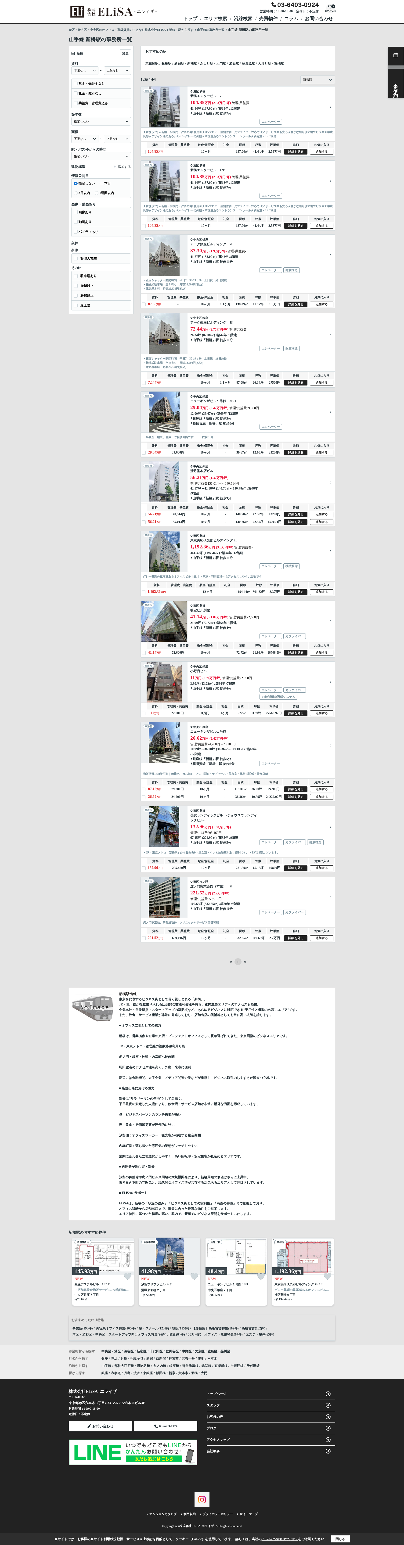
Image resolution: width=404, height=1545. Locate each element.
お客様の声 (215, 1417)
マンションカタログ (163, 1514)
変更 (125, 53)
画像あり (85, 212)
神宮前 (174, 1358)
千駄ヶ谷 (137, 1358)
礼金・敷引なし (90, 93)
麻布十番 (189, 1358)
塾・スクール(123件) (154, 1328)
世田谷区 (172, 1351)
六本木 (212, 1358)
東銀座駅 (152, 63)
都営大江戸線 (124, 1366)
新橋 (202, 91)
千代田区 (156, 1351)
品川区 (225, 1351)
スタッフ (213, 1405)
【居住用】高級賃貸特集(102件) (215, 1328)
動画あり (85, 222)
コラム (291, 18)
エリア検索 (215, 18)
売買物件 (268, 18)
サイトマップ (249, 1514)
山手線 (197, 113)
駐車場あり (88, 276)
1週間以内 (106, 193)
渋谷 (136, 1373)
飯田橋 (161, 1373)
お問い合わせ (319, 18)
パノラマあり (88, 232)
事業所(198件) (82, 1328)
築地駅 (279, 63)
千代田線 (253, 1366)
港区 (196, 91)
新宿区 (142, 1351)
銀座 (205, 239)
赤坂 (115, 1358)
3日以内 (84, 193)
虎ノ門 (204, 881)
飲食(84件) (177, 1334)
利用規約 (190, 1514)
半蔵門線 (238, 1366)
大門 (204, 1373)
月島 (124, 1358)
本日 (107, 183)
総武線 (207, 1366)
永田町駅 (206, 63)
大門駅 (221, 63)
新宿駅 (179, 63)
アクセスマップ (218, 1439)
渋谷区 (129, 1351)
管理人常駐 (88, 258)
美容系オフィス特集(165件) (116, 1328)
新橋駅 (192, 63)
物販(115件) (180, 1328)
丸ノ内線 (160, 1366)
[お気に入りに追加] (127, 1276)
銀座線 (197, 418)
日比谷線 (144, 1366)
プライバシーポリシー (217, 1514)
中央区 (197, 239)
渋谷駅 (234, 63)
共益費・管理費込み (93, 103)
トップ (190, 18)
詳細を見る (295, 151)
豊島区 (212, 1351)
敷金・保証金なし (92, 83)
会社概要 (213, 1451)
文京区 (200, 1351)
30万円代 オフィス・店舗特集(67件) (215, 1334)
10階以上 (87, 286)
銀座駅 (166, 63)
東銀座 (148, 1373)
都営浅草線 (190, 1366)
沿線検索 (243, 18)
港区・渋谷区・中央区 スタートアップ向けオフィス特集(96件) (119, 1334)
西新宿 (161, 1358)
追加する (322, 151)
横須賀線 (199, 423)
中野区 (187, 1351)
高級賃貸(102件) (253, 1328)
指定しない (87, 183)
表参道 (116, 1373)
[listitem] (102, 1272)
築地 (201, 1358)
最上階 (85, 305)
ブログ (211, 1428)
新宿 (150, 1358)
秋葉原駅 (248, 63)
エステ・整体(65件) (260, 1334)
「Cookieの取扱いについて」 (280, 1539)
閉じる (340, 1539)
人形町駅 (264, 63)
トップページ (216, 1394)
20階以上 (87, 295)
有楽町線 (221, 1366)
